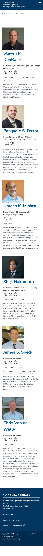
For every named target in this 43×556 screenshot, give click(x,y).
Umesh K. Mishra (19, 206)
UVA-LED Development (13, 525)
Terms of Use (6, 539)
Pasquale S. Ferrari (21, 131)
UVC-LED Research (11, 520)
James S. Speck (17, 352)
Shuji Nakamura (18, 281)
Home (3, 13)
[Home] (13, 7)
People (10, 13)
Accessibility (16, 539)
